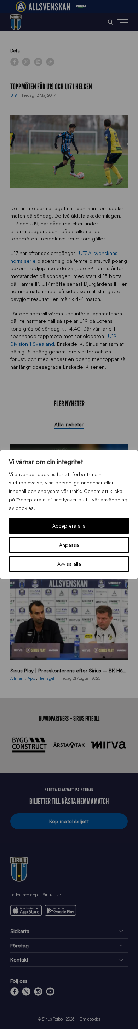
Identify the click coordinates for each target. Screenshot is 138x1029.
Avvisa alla (69, 564)
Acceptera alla (69, 526)
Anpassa (69, 545)
